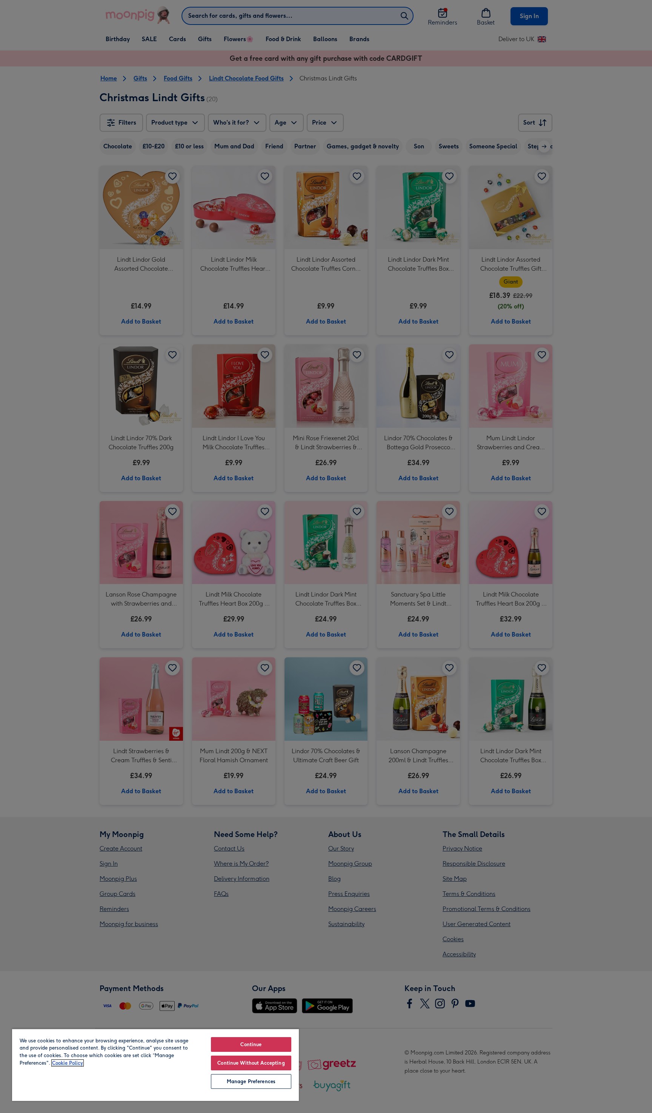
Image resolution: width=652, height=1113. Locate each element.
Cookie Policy (67, 1063)
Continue (250, 1044)
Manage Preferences (251, 1081)
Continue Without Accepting (250, 1063)
